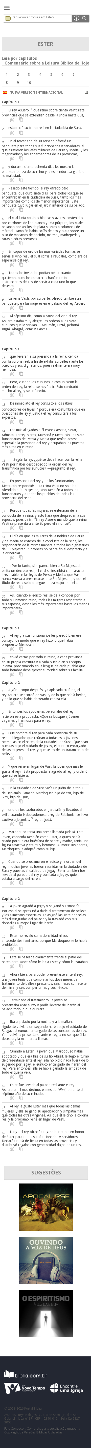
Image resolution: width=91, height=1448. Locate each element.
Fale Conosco (14, 1428)
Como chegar (37, 1428)
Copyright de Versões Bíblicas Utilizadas (33, 1432)
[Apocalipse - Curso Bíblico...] (46, 1229)
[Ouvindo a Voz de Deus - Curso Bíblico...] (46, 1282)
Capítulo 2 (11, 683)
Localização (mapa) (64, 1428)
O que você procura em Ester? (33, 17)
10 (29, 83)
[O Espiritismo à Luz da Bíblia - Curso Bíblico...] (46, 1335)
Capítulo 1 (11, 102)
